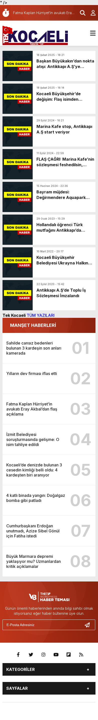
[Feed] (81, 654)
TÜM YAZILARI (41, 315)
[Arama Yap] (80, 13)
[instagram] (43, 654)
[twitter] (30, 654)
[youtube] (56, 654)
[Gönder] (89, 625)
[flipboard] (68, 654)
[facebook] (18, 654)
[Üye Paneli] (90, 13)
